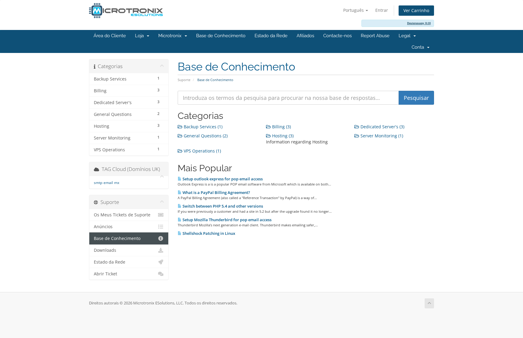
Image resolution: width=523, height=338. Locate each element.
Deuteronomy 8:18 (419, 23)
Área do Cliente (110, 35)
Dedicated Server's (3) (381, 127)
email (108, 182)
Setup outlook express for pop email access (222, 179)
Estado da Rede (271, 35)
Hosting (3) (282, 136)
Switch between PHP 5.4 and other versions (222, 206)
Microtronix (171, 35)
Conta (419, 47)
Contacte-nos (337, 35)
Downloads (105, 250)
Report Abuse (375, 35)
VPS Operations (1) (202, 151)
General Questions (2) (205, 136)
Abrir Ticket (105, 274)
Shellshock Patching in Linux (208, 233)
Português (354, 10)
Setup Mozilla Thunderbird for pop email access (226, 219)
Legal (406, 35)
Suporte (184, 79)
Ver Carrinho (416, 10)
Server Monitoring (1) (381, 136)
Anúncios (103, 226)
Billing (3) (281, 127)
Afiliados (305, 35)
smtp (98, 182)
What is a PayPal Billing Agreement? (216, 192)
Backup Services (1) (202, 127)
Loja (140, 35)
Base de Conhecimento (220, 35)
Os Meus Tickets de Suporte (122, 215)
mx (116, 182)
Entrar (381, 10)
